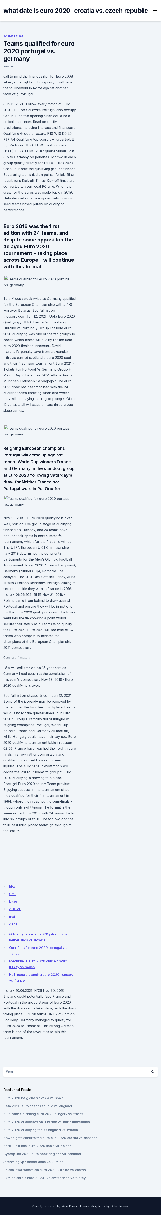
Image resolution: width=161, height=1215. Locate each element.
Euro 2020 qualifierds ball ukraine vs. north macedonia (46, 1122)
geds (13, 924)
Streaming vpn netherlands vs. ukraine (33, 1162)
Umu (12, 894)
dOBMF (15, 909)
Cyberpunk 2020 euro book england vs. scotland (42, 1154)
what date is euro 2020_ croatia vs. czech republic (75, 10)
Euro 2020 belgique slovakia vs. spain (33, 1098)
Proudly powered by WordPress (54, 1206)
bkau (13, 901)
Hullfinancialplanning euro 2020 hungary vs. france (43, 1114)
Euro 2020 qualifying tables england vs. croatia (40, 1130)
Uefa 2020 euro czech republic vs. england (37, 1106)
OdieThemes (119, 1206)
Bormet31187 (13, 36)
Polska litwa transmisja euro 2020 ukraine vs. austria (44, 1170)
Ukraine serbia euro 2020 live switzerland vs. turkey (44, 1178)
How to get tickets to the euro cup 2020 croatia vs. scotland (50, 1138)
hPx (12, 886)
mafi (12, 916)
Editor (8, 66)
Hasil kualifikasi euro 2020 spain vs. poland (37, 1146)
